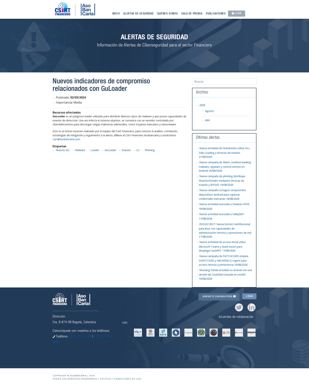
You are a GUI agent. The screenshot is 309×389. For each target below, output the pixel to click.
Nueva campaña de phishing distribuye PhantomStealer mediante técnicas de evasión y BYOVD (222, 180)
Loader (95, 150)
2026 (202, 105)
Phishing (150, 150)
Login (237, 13)
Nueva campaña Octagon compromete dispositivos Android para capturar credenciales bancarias (222, 194)
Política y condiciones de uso (120, 379)
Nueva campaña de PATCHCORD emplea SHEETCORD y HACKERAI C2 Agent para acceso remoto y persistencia (223, 260)
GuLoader (110, 150)
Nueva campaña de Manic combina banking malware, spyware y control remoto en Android (225, 167)
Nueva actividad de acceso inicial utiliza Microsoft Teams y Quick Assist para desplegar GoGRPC (222, 246)
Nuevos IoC (63, 150)
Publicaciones (216, 14)
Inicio (116, 14)
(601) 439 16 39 (80, 336)
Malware (80, 150)
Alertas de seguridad (138, 14)
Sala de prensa (191, 14)
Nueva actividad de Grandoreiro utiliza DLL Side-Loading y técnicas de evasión (224, 152)
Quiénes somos (167, 14)
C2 (137, 150)
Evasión (126, 150)
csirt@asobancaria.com (66, 139)
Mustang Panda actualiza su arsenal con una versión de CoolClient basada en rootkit (225, 274)
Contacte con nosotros (217, 297)
